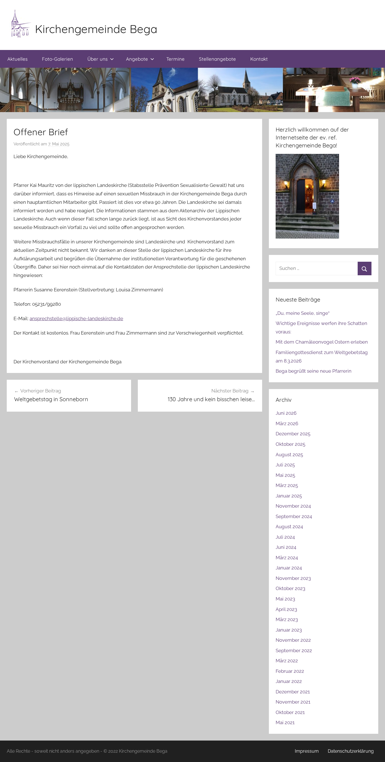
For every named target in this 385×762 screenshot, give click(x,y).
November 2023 (293, 578)
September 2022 (294, 650)
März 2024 (287, 557)
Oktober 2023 (290, 588)
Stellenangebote (217, 59)
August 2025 (289, 454)
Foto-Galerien (57, 59)
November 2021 (293, 702)
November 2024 (293, 506)
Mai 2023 (285, 599)
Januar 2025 (289, 496)
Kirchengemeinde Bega (96, 29)
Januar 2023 (289, 630)
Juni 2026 (286, 413)
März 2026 (287, 423)
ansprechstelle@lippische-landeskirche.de (76, 318)
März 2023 (287, 619)
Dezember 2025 (293, 433)
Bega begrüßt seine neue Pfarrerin (313, 371)
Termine (175, 59)
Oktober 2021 (290, 712)
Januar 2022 (289, 681)
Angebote (137, 59)
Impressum (307, 751)
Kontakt (259, 59)
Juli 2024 (285, 537)
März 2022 (287, 660)
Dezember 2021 (293, 692)
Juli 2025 (285, 465)
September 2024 (294, 516)
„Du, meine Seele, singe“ (302, 313)
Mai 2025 (285, 475)
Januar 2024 (289, 568)
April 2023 (286, 609)
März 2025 (287, 485)
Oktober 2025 (290, 444)
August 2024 (289, 526)
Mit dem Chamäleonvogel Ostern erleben (322, 342)
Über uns (97, 59)
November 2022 (293, 640)
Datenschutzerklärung (351, 751)
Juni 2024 (286, 547)
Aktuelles (17, 59)
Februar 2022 (290, 671)
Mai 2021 (285, 722)
